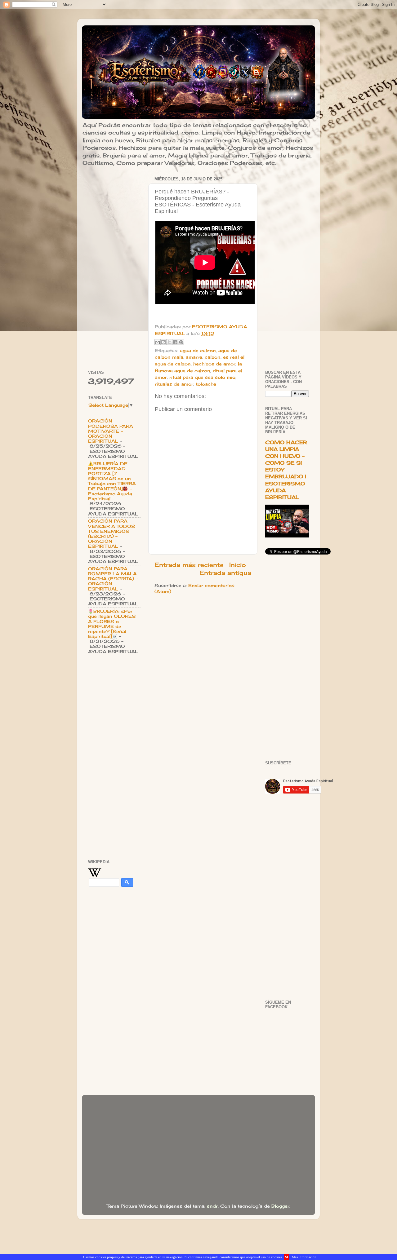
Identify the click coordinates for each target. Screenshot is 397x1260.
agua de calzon (198, 350)
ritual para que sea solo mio (202, 377)
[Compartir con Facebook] (175, 342)
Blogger (280, 1206)
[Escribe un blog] (163, 342)
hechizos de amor (214, 363)
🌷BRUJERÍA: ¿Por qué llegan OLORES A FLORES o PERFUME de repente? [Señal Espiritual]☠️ (112, 624)
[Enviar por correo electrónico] (157, 342)
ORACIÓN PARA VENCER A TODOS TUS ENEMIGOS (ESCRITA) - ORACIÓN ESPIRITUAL (111, 534)
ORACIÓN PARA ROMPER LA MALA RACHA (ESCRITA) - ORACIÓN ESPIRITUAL (113, 578)
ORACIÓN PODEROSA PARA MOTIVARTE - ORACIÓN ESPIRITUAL (110, 431)
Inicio (237, 564)
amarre (194, 357)
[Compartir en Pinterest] (181, 342)
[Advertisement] (114, 268)
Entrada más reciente (189, 564)
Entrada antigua (225, 573)
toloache (206, 384)
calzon (213, 357)
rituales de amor (174, 384)
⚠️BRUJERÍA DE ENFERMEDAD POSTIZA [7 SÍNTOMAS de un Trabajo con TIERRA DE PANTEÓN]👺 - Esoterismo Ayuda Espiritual (112, 481)
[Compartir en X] (169, 342)
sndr (212, 1206)
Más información (304, 1257)
